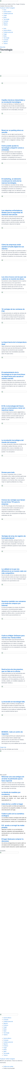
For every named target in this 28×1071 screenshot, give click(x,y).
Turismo (5, 25)
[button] (3, 747)
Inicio (4, 9)
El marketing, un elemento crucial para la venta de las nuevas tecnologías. (11, 181)
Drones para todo (8, 472)
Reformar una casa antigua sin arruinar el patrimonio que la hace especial (13, 779)
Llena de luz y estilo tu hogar (12, 804)
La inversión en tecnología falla (13, 702)
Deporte (5, 23)
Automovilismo (7, 11)
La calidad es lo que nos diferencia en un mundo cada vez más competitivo (14, 571)
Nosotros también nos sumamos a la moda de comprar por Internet (14, 603)
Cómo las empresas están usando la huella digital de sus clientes (13, 247)
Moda (4, 17)
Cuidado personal (8, 13)
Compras (5, 21)
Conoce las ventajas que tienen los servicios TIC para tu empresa (13, 502)
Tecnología (6, 19)
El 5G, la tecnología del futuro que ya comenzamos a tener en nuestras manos (13, 408)
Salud (4, 1031)
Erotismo (5, 1025)
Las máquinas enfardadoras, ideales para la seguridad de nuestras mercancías (12, 212)
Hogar (5, 15)
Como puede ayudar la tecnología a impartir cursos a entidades (13, 148)
